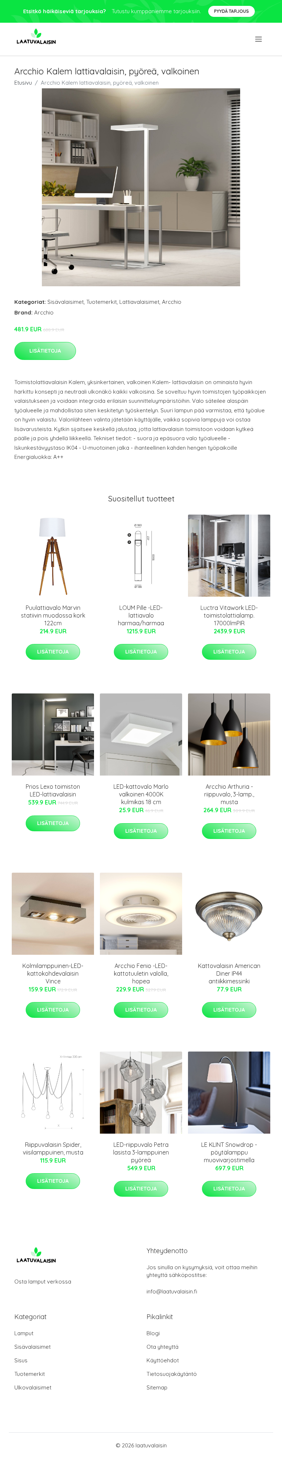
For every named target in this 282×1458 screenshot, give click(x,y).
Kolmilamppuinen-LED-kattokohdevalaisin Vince (52, 973)
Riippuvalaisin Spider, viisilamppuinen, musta (53, 1148)
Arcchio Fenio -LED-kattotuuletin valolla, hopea (141, 973)
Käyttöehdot (163, 1360)
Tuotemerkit (101, 301)
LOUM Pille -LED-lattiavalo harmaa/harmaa (141, 615)
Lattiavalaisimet (139, 301)
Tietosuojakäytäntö (172, 1373)
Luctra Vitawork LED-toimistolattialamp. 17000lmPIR (229, 615)
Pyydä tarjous (231, 11)
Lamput (23, 1333)
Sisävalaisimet (65, 301)
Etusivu (23, 82)
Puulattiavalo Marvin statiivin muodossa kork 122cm (53, 615)
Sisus (21, 1360)
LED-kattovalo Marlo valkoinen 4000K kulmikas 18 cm (141, 794)
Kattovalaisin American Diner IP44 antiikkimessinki (229, 973)
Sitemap (157, 1387)
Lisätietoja (45, 350)
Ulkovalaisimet (32, 1387)
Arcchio (171, 301)
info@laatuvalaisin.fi (172, 1291)
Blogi (153, 1333)
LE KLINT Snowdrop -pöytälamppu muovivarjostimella (229, 1152)
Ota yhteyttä (162, 1346)
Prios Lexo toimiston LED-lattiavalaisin (53, 790)
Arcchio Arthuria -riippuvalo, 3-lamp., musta (229, 794)
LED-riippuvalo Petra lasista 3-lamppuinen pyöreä (141, 1152)
